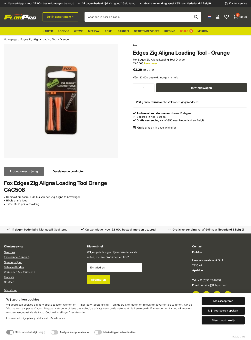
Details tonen (57, 318)
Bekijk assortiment (59, 16)
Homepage (10, 39)
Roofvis (63, 31)
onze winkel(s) (167, 127)
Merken (202, 31)
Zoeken (196, 17)
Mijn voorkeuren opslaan (223, 310)
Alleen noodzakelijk (223, 320)
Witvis (78, 31)
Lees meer (150, 63)
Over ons (9, 252)
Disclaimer (10, 290)
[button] (150, 88)
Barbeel (123, 31)
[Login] (217, 16)
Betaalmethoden (14, 267)
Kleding (169, 31)
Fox (135, 45)
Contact (9, 282)
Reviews (9, 276)
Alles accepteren (223, 300)
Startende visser (147, 31)
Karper (48, 31)
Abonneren (99, 279)
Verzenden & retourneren (19, 272)
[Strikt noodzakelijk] (10, 332)
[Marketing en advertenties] (98, 332)
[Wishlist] (226, 16)
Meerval (94, 31)
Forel (109, 31)
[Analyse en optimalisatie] (54, 332)
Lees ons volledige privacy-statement (27, 318)
